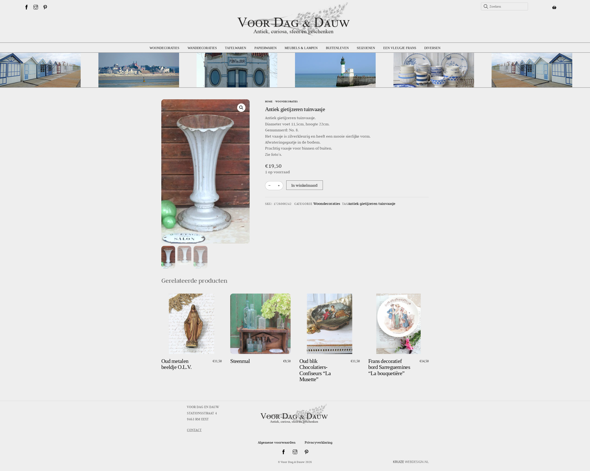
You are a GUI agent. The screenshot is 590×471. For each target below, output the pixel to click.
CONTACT (194, 430)
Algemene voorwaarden (276, 442)
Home (268, 101)
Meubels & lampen (301, 48)
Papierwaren (265, 48)
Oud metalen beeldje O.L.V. (176, 364)
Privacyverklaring (318, 442)
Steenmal (240, 361)
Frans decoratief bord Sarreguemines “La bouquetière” (389, 367)
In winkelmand (304, 185)
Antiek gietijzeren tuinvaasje (295, 109)
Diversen (432, 48)
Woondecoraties (164, 48)
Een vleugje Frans (399, 48)
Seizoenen (366, 48)
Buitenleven (337, 48)
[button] (241, 107)
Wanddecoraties (202, 48)
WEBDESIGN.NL (411, 461)
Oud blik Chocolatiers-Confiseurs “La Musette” (315, 370)
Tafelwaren (235, 48)
